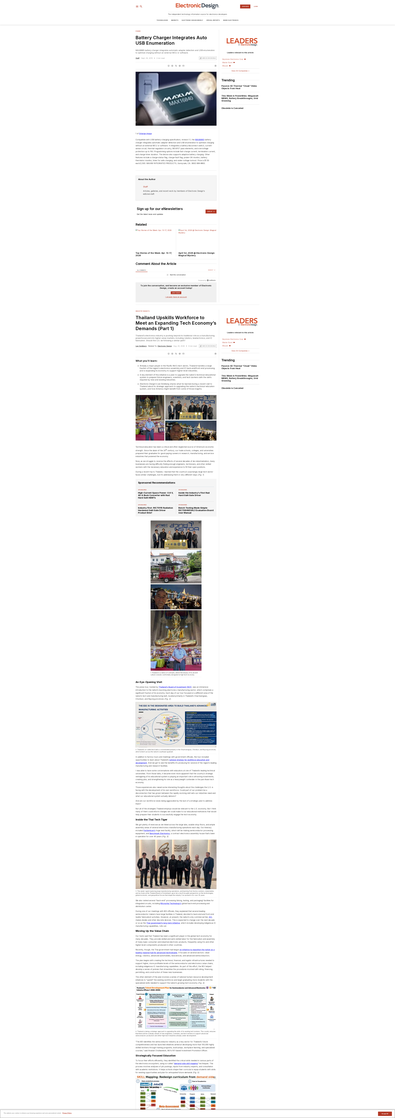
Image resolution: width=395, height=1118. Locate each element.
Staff (137, 58)
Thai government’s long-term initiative (163, 935)
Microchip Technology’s (170, 911)
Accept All (385, 1114)
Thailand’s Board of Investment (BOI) (175, 691)
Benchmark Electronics (160, 842)
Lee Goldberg (141, 346)
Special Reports (213, 20)
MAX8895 (199, 140)
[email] (183, 66)
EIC (210, 929)
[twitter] (176, 66)
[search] (141, 6)
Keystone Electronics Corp (232, 59)
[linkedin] (172, 66)
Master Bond (227, 62)
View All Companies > (240, 71)
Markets (174, 20)
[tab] (142, 270)
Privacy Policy (67, 1113)
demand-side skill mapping (186, 1084)
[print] (215, 66)
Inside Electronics (231, 20)
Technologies (162, 20)
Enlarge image (145, 133)
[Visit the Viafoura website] (211, 280)
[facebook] (169, 66)
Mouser (225, 66)
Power (138, 31)
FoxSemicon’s (149, 839)
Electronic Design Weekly (192, 20)
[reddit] (180, 66)
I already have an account (176, 297)
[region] (176, 275)
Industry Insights (142, 311)
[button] (137, 6)
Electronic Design (165, 346)
